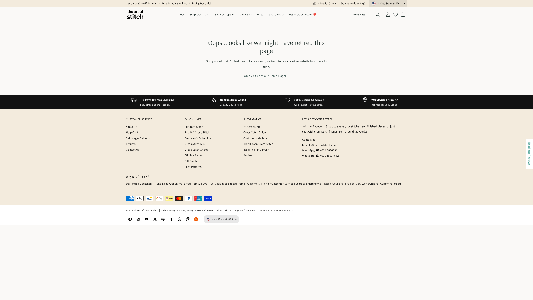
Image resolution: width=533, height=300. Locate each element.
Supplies (243, 14)
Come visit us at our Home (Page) (264, 76)
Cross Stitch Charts (196, 149)
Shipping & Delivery (138, 138)
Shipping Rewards (199, 3)
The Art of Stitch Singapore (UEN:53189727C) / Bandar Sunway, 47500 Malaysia (255, 210)
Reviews (248, 155)
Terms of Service (205, 210)
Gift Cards (191, 161)
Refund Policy (168, 210)
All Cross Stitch (194, 127)
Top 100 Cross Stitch (197, 132)
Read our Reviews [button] (529, 153)
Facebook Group (323, 126)
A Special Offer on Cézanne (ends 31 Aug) (341, 3)
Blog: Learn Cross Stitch (258, 144)
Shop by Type (223, 14)
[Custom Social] (196, 219)
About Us (131, 127)
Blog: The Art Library (256, 149)
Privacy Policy (186, 210)
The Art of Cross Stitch (145, 210)
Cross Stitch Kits (195, 144)
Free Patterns (193, 167)
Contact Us (132, 149)
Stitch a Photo (193, 155)
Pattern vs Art (251, 127)
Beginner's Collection (198, 138)
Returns (238, 104)
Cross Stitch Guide (254, 132)
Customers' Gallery (255, 138)
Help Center (133, 132)
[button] (224, 14)
